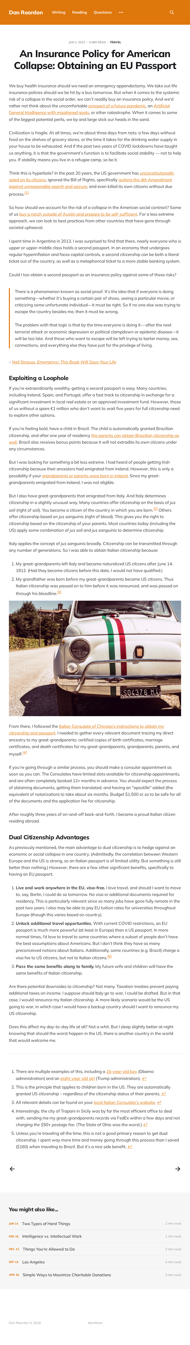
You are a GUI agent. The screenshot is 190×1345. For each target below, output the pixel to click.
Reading (79, 12)
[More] (121, 12)
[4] (25, 752)
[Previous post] (12, 1169)
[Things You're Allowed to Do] (95, 1249)
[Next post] (178, 1169)
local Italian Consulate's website (124, 1102)
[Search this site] (172, 12)
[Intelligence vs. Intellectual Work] (95, 1236)
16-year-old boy (121, 1071)
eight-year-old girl (77, 1078)
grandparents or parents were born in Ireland (85, 475)
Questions (103, 12)
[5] (109, 956)
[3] (59, 592)
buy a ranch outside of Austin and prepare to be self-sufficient (78, 214)
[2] (155, 508)
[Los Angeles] (95, 1262)
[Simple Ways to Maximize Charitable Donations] (95, 1275)
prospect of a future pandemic (117, 105)
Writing (58, 12)
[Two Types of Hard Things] (95, 1223)
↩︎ (144, 1078)
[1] (26, 192)
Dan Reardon (26, 12)
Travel (115, 42)
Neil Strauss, (64, 362)
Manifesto (95, 1323)
